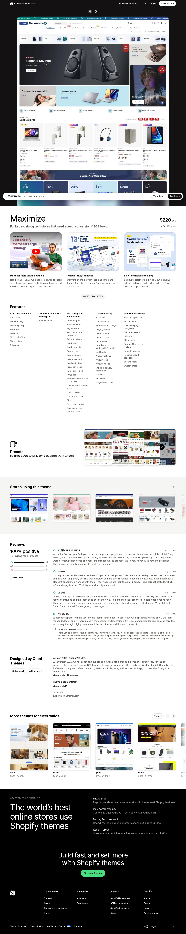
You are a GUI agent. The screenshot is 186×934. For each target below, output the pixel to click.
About (147, 898)
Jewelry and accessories (55, 908)
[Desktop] (90, 11)
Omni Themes (169, 226)
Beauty (47, 903)
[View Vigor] (145, 447)
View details (59, 675)
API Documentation (119, 903)
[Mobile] (96, 11)
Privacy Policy (36, 926)
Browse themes (126, 3)
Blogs (113, 913)
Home (46, 913)
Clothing (48, 898)
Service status (151, 913)
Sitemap (78, 926)
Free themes (83, 903)
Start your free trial (93, 873)
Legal (146, 908)
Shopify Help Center (120, 898)
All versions (72, 675)
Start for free (167, 3)
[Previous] (168, 487)
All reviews (17, 577)
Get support (18, 671)
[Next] (174, 487)
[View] (29, 508)
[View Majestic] (98, 447)
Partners (148, 903)
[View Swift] (114, 447)
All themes (34, 671)
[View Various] (130, 447)
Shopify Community (119, 908)
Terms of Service (18, 926)
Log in (153, 3)
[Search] (145, 4)
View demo (158, 196)
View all (158, 716)
